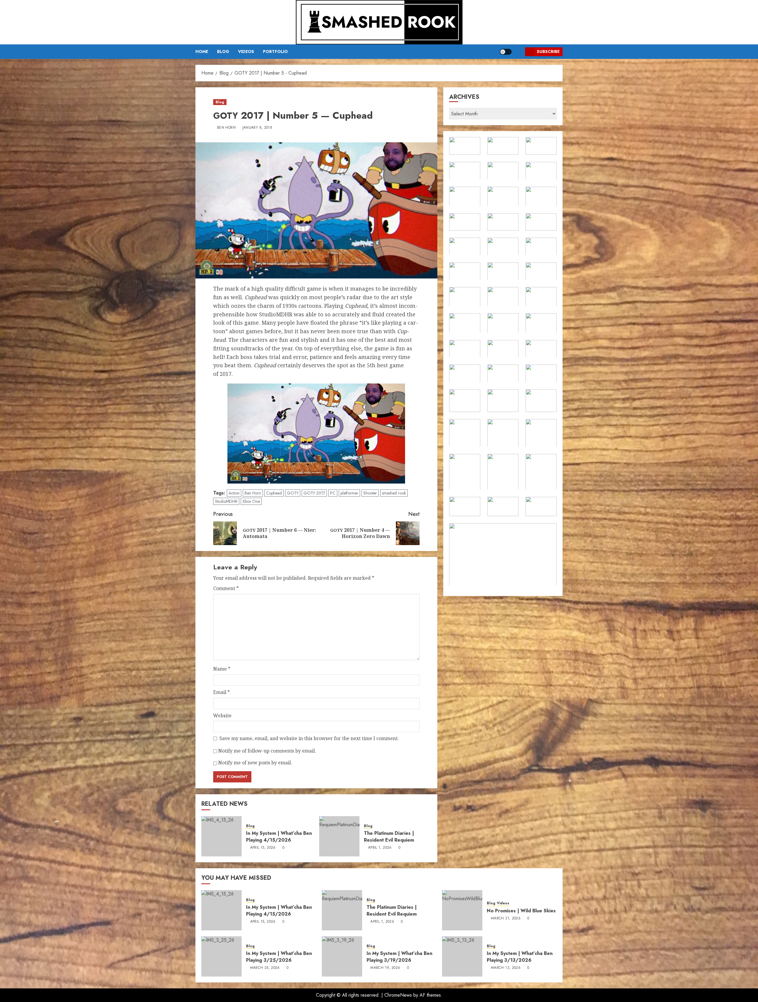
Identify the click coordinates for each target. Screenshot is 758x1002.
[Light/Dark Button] (506, 52)
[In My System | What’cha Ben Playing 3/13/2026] (462, 956)
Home (201, 51)
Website (222, 715)
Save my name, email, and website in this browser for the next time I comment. (309, 738)
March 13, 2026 (506, 968)
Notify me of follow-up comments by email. (267, 751)
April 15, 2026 (263, 847)
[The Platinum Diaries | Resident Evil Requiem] (339, 836)
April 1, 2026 (380, 847)
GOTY (292, 493)
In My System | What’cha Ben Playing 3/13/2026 (520, 956)
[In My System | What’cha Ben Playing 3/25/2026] (221, 956)
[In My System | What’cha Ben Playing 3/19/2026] (342, 956)
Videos (246, 51)
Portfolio (275, 51)
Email (221, 692)
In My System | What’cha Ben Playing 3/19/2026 (399, 956)
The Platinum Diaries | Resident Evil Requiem (389, 836)
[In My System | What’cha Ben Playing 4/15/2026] (221, 836)
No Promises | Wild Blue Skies (521, 910)
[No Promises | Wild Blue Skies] (462, 910)
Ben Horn (226, 127)
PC (332, 493)
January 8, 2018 (257, 127)
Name (221, 669)
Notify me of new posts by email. (255, 762)
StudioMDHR (226, 501)
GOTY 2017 (314, 493)
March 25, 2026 (265, 968)
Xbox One (251, 501)
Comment (226, 588)
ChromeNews (398, 995)
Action (234, 493)
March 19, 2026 (385, 968)
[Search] (518, 51)
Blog (223, 51)
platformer (349, 493)
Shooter (370, 493)
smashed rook (394, 493)
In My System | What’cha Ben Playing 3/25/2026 (279, 956)
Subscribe (548, 51)
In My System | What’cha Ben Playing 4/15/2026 (279, 836)
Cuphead (274, 493)
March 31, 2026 (506, 918)
